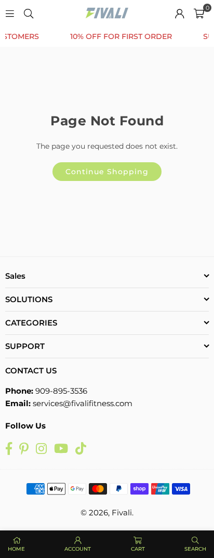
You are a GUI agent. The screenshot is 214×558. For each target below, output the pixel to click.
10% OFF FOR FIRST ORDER (118, 36)
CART (138, 549)
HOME (16, 549)
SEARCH (195, 549)
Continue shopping (107, 171)
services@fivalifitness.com (82, 403)
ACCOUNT (77, 549)
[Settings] (179, 13)
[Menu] (10, 13)
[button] (199, 13)
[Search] (28, 13)
